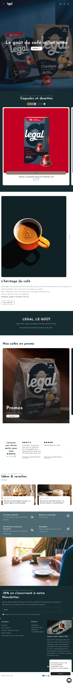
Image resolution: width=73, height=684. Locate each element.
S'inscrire (60, 673)
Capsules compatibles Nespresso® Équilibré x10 (36, 177)
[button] (4, 4)
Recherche (4, 625)
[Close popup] (70, 661)
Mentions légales (6, 633)
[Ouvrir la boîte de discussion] (69, 680)
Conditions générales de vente (10, 630)
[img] (11, 454)
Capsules (32, 104)
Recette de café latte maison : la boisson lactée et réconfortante (52, 502)
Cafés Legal (9, 675)
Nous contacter (5, 628)
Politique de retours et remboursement (12, 635)
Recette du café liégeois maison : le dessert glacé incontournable (17, 502)
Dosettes (41, 104)
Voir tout (11, 416)
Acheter (35, 48)
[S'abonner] (60, 609)
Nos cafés (6, 303)
